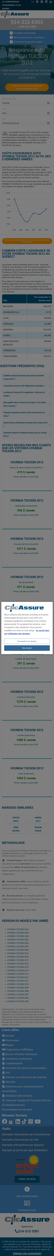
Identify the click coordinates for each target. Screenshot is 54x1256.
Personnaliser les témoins (26, 641)
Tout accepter (27, 648)
